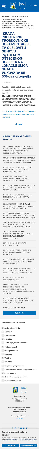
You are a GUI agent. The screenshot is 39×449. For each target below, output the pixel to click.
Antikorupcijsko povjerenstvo (15, 343)
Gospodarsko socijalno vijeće (15, 377)
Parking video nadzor (12, 380)
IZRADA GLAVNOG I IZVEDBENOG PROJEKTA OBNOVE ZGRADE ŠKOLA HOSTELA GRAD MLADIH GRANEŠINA (18, 261)
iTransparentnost (11, 351)
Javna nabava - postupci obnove (12, 19)
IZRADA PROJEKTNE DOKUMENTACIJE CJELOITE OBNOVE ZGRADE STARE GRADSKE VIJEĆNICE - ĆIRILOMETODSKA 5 (18, 206)
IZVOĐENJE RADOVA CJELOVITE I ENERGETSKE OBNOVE (14, 244)
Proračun (8, 339)
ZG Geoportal (9, 335)
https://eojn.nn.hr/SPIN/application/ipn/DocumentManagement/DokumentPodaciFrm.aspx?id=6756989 (19, 114)
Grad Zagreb (6, 16)
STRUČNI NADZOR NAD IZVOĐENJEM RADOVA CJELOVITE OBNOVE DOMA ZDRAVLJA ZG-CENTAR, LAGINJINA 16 (19, 188)
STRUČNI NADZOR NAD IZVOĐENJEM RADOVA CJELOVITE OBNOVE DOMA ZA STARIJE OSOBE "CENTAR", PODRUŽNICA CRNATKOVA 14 (19, 160)
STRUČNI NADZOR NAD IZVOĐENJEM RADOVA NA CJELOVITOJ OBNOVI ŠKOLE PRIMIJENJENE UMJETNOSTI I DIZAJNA (19, 225)
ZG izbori (8, 332)
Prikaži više (19, 313)
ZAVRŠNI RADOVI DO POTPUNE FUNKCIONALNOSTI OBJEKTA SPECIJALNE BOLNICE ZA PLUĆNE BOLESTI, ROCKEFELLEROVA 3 (18, 235)
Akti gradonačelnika (12, 328)
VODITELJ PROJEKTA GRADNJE (14, 307)
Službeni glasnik (10, 347)
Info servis (15, 16)
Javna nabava (24, 16)
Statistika (8, 354)
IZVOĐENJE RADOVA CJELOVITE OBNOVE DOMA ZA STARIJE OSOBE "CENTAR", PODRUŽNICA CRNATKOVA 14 (17, 169)
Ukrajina (7, 358)
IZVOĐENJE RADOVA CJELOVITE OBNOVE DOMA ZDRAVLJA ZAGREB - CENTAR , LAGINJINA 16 (17, 197)
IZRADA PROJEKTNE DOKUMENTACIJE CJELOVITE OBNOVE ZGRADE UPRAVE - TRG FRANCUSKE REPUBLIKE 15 (18, 300)
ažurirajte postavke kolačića (28, 440)
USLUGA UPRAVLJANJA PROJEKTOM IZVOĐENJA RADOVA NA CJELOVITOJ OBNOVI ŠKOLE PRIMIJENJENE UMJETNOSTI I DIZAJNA (19, 215)
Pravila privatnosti (12, 440)
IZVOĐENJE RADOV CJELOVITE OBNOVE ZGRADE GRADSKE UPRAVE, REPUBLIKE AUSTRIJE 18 (17, 252)
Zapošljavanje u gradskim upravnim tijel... (20, 369)
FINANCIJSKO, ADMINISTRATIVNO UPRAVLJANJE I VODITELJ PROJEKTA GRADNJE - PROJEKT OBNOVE (16, 179)
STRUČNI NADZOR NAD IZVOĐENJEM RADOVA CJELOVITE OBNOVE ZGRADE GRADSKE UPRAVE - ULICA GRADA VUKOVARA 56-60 (19, 271)
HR (35, 5)
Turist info (8, 362)
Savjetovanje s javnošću (14, 366)
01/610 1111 (19, 418)
